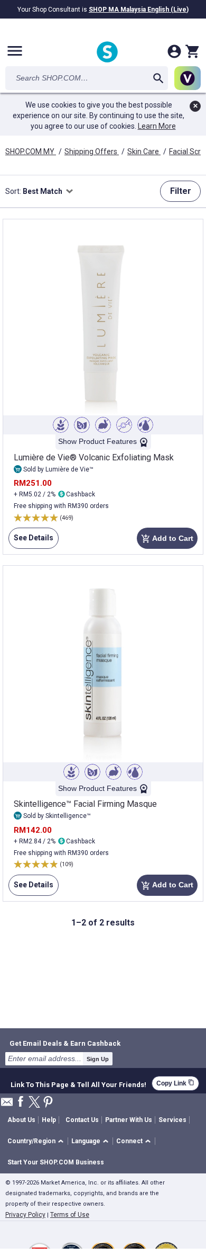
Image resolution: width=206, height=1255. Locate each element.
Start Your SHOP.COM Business (55, 1162)
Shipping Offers (91, 151)
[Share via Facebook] (20, 1102)
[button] (37, 1141)
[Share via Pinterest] (48, 1102)
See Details (30, 541)
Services (172, 1120)
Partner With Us (128, 1120)
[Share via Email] (7, 1105)
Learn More (157, 126)
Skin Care (144, 151)
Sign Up (98, 1059)
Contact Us (82, 1120)
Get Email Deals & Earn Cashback (65, 1043)
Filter (180, 191)
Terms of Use (69, 1214)
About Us (21, 1120)
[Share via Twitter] (34, 1102)
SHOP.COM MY (30, 151)
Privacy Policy (25, 1214)
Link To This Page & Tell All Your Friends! (78, 1083)
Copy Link (175, 1083)
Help (49, 1120)
